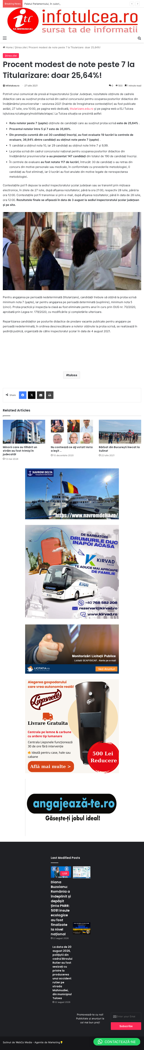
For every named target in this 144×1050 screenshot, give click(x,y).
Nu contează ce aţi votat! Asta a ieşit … (72, 449)
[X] (31, 395)
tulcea (72, 375)
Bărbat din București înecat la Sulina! (119, 449)
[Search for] (139, 38)
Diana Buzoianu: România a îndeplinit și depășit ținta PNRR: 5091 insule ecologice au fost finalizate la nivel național (61, 908)
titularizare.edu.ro (81, 108)
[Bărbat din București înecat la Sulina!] (120, 432)
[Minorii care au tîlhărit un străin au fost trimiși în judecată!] (24, 432)
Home (9, 47)
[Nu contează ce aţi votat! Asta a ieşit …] (72, 432)
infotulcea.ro (12, 85)
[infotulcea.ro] (72, 21)
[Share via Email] (40, 395)
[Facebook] (22, 395)
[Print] (49, 395)
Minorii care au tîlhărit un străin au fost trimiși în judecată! (20, 450)
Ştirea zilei (21, 47)
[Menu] (5, 38)
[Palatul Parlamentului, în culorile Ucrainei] (81, 928)
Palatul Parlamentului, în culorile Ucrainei (48, 3)
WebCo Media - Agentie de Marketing (38, 1042)
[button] (116, 1041)
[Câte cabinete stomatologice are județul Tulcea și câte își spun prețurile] (81, 872)
